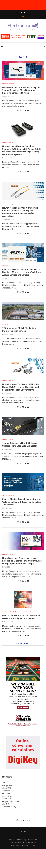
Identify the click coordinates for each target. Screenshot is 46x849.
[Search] (44, 46)
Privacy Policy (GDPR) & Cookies (23, 842)
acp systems (7, 796)
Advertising (21, 839)
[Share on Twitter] (23, 110)
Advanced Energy (9, 807)
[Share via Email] (28, 110)
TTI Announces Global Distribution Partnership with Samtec (19, 330)
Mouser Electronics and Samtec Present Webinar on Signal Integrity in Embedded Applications (21, 501)
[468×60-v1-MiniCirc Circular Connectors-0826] (23, 35)
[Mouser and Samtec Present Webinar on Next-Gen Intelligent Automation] (23, 599)
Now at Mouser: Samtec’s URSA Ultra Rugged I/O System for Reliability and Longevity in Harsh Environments (20, 387)
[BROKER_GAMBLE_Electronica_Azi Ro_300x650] (23, 658)
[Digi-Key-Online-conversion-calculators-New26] (23, 737)
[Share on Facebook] (20, 110)
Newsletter (32, 839)
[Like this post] (18, 110)
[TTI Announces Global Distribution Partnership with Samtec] (23, 311)
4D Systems (7, 785)
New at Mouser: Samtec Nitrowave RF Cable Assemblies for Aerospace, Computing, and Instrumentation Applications (20, 212)
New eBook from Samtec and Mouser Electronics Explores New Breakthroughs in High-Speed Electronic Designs (22, 560)
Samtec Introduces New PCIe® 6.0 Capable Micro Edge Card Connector (19, 444)
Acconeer (6, 791)
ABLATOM (6, 788)
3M (3, 783)
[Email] (24, 12)
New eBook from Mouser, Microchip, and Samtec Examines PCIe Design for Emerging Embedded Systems (21, 90)
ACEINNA (6, 793)
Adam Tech (6, 799)
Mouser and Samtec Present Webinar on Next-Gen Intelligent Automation (21, 617)
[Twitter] (21, 12)
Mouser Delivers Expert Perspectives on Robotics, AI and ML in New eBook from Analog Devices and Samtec (21, 272)
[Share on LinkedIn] (25, 110)
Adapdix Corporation (10, 801)
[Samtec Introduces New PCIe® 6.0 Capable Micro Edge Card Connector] (23, 426)
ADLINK (5, 804)
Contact (12, 839)
